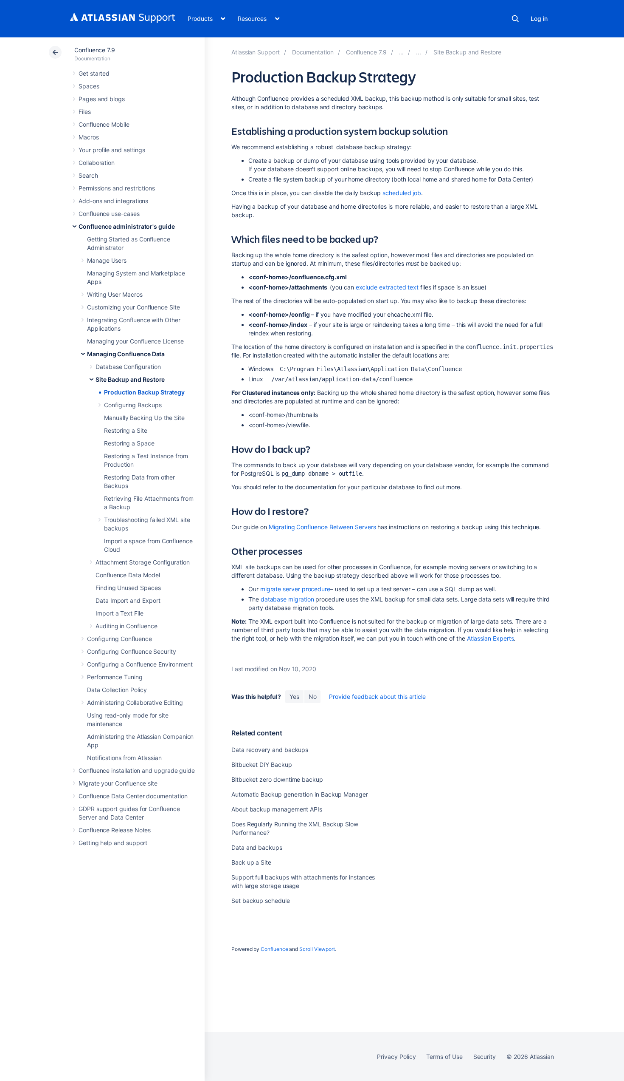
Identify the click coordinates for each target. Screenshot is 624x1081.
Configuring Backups (133, 405)
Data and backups (256, 847)
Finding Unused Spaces (128, 587)
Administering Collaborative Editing (135, 702)
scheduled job (401, 192)
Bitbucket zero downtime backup (277, 779)
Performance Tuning (115, 677)
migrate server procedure (295, 589)
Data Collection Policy (116, 689)
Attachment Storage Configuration (143, 562)
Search (515, 19)
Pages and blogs (102, 98)
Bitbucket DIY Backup (261, 764)
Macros (89, 137)
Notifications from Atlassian (124, 757)
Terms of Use (444, 1056)
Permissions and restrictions (117, 188)
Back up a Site (251, 862)
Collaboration (97, 162)
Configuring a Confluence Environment (139, 664)
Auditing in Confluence (126, 626)
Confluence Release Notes (115, 830)
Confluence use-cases (109, 213)
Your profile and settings (112, 149)
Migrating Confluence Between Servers (322, 527)
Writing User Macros (115, 294)
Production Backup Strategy (144, 392)
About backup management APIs (276, 809)
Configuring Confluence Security (131, 651)
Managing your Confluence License (135, 341)
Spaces (89, 86)
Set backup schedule (260, 900)
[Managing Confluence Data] (418, 52)
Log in (539, 18)
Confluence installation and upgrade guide (137, 770)
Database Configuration (128, 366)
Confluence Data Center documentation (133, 796)
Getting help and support (113, 842)
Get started (94, 73)
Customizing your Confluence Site (133, 307)
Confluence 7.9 (94, 50)
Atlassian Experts (490, 638)
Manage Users (106, 260)
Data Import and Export (128, 600)
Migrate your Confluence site (118, 783)
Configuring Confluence (119, 638)
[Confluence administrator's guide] (401, 52)
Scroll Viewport (317, 949)
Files (85, 111)
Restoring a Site (125, 430)
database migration (287, 599)
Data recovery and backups (269, 749)
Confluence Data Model (128, 575)
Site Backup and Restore (130, 379)
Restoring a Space (129, 443)
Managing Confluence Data (126, 353)
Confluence (274, 949)
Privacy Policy (396, 1056)
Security (484, 1056)
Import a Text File (119, 613)
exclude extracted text (387, 287)
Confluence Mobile (104, 124)
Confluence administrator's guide (127, 226)
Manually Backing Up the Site (144, 417)
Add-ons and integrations (113, 200)
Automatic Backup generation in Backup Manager (299, 794)
